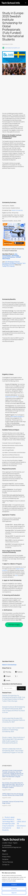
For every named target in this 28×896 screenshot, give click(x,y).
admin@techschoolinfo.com (12, 48)
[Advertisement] (14, 97)
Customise (14, 888)
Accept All (14, 884)
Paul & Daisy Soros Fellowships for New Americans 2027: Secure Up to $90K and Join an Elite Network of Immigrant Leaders (13, 785)
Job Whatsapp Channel (12, 262)
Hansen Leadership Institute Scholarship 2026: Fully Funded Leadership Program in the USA (12, 750)
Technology (15, 255)
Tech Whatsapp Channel (14, 264)
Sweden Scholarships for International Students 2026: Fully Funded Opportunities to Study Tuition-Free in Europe (13, 698)
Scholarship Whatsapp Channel (12, 263)
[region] (14, 883)
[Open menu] (26, 3)
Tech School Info (10, 2)
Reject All (14, 892)
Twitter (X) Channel (8, 266)
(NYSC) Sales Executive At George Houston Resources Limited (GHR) (12, 794)
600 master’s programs (17, 416)
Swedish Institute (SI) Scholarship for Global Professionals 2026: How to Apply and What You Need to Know (13, 709)
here (16, 575)
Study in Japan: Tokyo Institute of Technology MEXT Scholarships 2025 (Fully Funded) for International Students (13, 740)
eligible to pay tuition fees (11, 396)
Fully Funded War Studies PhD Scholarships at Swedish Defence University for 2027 (13, 720)
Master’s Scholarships (9, 665)
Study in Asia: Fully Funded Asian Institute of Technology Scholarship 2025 (13, 729)
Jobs (15, 254)
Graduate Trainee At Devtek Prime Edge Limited (12, 802)
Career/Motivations (8, 257)
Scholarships (6, 255)
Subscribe (21, 688)
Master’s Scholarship (17, 210)
